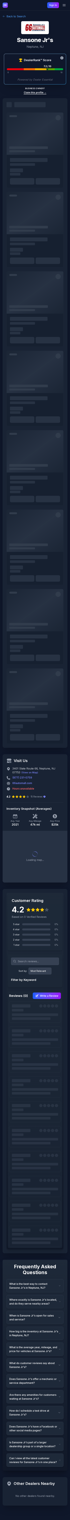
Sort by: (23, 971)
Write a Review (49, 995)
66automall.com (22, 783)
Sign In (53, 5)
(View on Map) (29, 772)
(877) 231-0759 (22, 777)
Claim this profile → (35, 92)
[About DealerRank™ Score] (61, 57)
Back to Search (16, 16)
